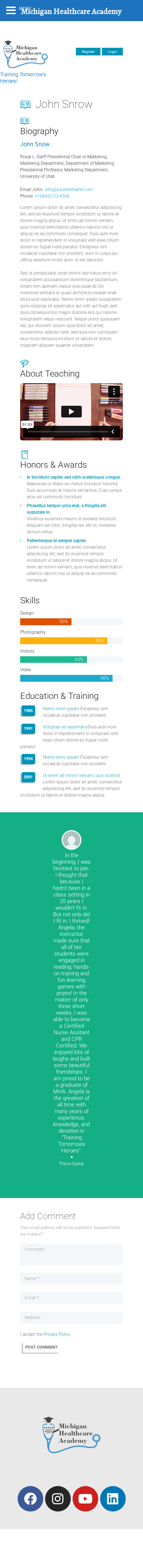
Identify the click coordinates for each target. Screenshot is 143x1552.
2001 (28, 777)
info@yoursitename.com (69, 189)
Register (88, 52)
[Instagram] (58, 1499)
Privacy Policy (57, 1334)
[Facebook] (30, 1499)
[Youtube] (85, 1499)
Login (112, 52)
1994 (28, 758)
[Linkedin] (113, 1499)
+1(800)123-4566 (52, 196)
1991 (28, 728)
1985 (28, 710)
